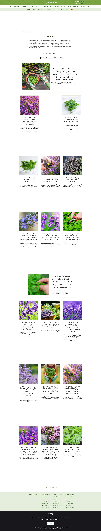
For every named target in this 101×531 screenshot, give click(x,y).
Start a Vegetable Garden (69, 507)
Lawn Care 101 (68, 501)
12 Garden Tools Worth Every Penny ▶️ (66, 9)
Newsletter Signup (45, 499)
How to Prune (67, 499)
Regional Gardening (54, 6)
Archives (56, 487)
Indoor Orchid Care (57, 499)
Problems (63, 6)
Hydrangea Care (56, 496)
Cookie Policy (67, 517)
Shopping (83, 6)
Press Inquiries (45, 503)
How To (69, 6)
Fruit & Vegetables (36, 6)
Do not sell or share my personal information (50, 519)
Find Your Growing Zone (69, 496)
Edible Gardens (25, 32)
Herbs (31, 32)
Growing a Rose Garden (57, 501)
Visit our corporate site (65, 527)
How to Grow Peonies (57, 505)
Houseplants (45, 6)
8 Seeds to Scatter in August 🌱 (38, 9)
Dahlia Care (55, 507)
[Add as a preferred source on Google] (50, 523)
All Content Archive (45, 507)
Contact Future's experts (41, 517)
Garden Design (76, 6)
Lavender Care (56, 503)
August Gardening (16, 6)
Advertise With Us (45, 501)
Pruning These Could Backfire (52, 9)
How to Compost (68, 505)
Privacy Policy (60, 517)
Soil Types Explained (69, 503)
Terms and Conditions (52, 517)
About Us (43, 496)
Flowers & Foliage (26, 6)
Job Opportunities (45, 505)
